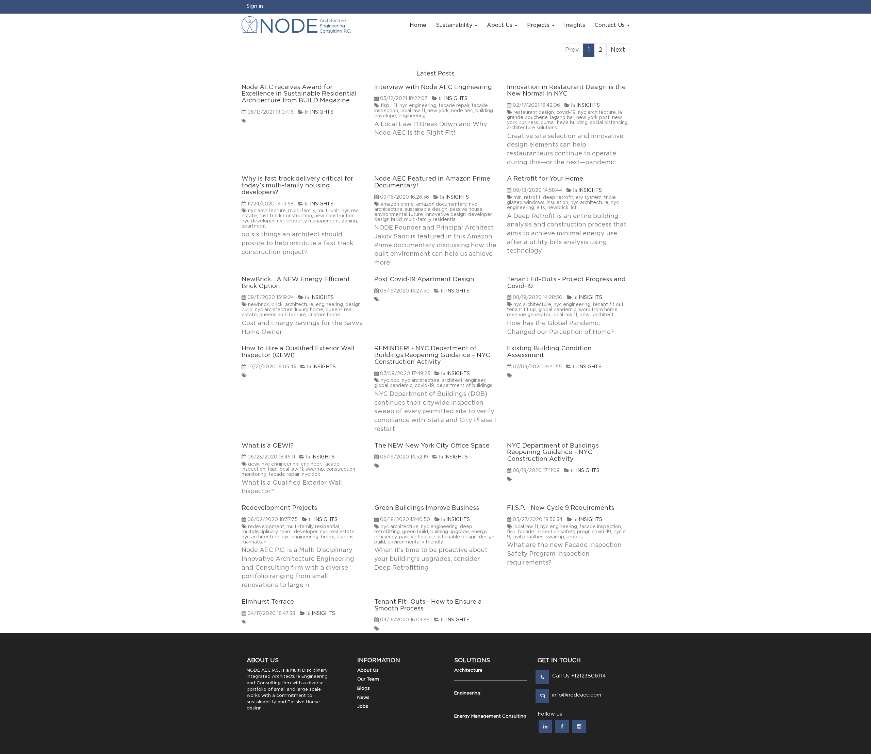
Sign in (255, 6)
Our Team (368, 679)
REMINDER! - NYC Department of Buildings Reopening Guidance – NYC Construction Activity (432, 355)
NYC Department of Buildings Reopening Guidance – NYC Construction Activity (553, 453)
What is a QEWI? (268, 446)
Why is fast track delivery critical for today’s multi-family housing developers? (297, 186)
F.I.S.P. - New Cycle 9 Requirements (560, 508)
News (363, 698)
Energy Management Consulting (490, 716)
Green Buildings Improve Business (426, 508)
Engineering (467, 693)
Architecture (468, 670)
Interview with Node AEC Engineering (433, 87)
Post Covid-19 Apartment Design (424, 280)
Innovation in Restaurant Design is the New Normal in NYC (566, 90)
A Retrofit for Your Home (545, 179)
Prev (572, 50)
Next (618, 50)
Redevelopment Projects (279, 508)
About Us (368, 670)
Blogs (363, 688)
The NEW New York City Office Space (432, 446)
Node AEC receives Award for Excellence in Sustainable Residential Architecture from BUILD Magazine (299, 94)
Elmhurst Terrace (268, 602)
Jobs (362, 706)
